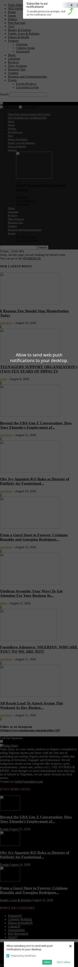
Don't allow (63, 962)
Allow (47, 962)
